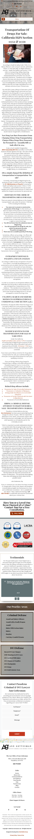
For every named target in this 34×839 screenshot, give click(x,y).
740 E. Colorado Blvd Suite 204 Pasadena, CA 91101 (17, 759)
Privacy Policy (13, 835)
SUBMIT (17, 734)
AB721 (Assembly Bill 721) (10, 150)
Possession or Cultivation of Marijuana (18, 391)
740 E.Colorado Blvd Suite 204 (17, 1)
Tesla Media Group (23, 832)
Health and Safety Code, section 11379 (13, 341)
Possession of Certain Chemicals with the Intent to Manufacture (18, 397)
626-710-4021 (18, 4)
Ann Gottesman (6, 413)
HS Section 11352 (23, 346)
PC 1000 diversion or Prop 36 (14, 184)
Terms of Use (21, 835)
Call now (18, 513)
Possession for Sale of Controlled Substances (18, 389)
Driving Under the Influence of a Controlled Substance (18, 393)
